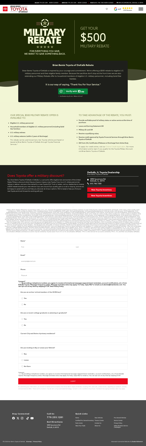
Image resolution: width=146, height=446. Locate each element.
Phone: (23, 269)
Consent (21, 281)
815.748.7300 (97, 2)
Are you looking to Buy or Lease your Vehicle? (38, 348)
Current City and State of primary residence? (38, 333)
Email (23, 255)
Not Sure (27, 366)
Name (23, 241)
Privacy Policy (58, 286)
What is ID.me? (78, 96)
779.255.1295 (69, 2)
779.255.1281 (41, 2)
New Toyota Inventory (101, 189)
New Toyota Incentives (101, 195)
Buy (25, 354)
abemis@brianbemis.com (112, 285)
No (25, 304)
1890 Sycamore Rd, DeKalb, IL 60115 (130, 2)
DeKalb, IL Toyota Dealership (103, 172)
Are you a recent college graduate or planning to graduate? (44, 313)
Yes (25, 298)
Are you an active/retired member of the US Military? (41, 292)
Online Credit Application (115, 146)
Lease (26, 360)
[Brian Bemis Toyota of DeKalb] (18, 9)
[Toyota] (5, 9)
